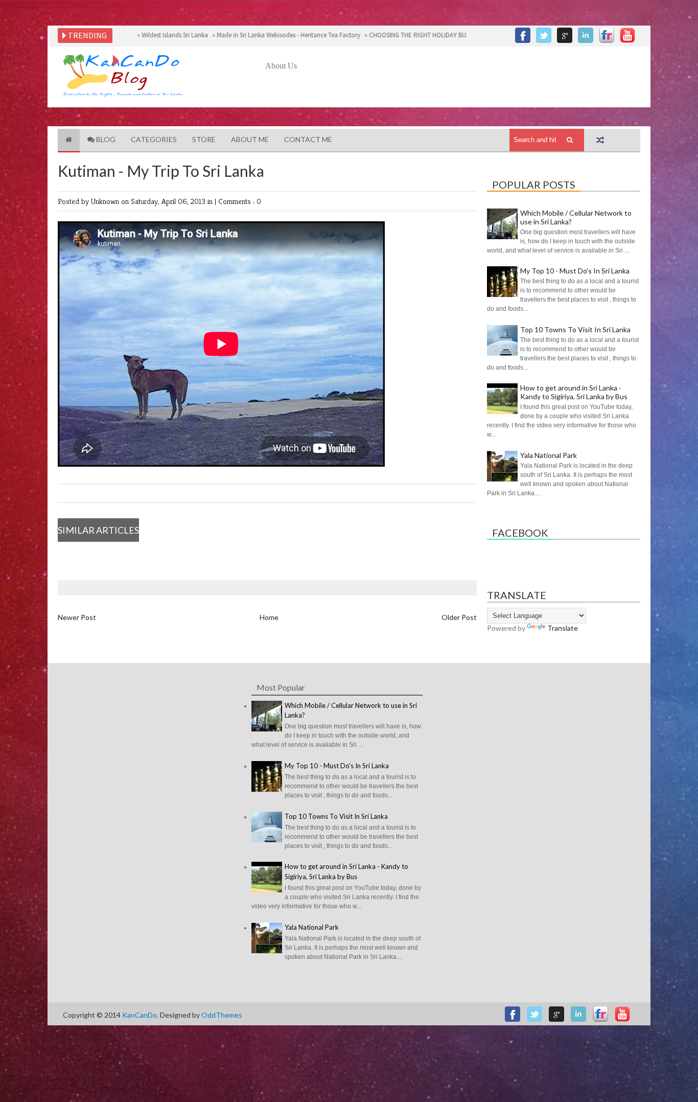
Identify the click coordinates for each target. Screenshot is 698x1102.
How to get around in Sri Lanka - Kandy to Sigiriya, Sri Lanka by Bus (573, 392)
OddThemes (221, 1015)
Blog (105, 139)
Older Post (459, 617)
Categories (154, 139)
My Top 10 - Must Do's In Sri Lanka (575, 270)
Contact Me (308, 139)
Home (269, 617)
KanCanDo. (141, 1015)
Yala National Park (548, 455)
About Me (250, 139)
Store (204, 139)
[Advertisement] (451, 101)
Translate (562, 628)
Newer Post (77, 617)
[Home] (69, 140)
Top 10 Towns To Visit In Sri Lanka (575, 329)
